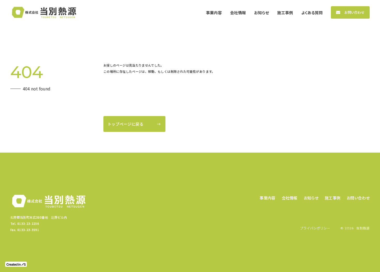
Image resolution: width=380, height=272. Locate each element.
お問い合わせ (354, 12)
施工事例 (332, 198)
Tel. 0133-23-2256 (24, 223)
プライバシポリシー (315, 228)
